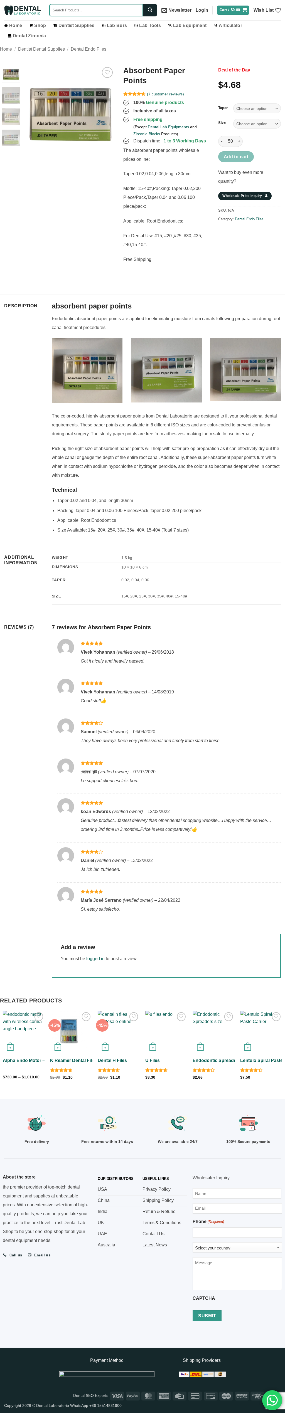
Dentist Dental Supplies (41, 49)
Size (222, 123)
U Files (152, 1060)
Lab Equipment (190, 25)
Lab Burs (117, 25)
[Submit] (150, 10)
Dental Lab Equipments (168, 127)
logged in (95, 958)
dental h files (112, 1060)
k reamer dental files (73, 1060)
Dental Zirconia (29, 35)
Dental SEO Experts (90, 1395)
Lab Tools (150, 25)
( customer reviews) (165, 94)
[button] (176, 10)
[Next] (106, 111)
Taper (223, 108)
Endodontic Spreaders (216, 1060)
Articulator (230, 25)
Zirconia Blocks (146, 134)
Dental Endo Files (88, 49)
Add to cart (236, 156)
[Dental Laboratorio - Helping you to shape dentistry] (22, 10)
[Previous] (32, 111)
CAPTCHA (204, 1298)
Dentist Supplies (76, 25)
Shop (40, 25)
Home (15, 25)
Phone (208, 1221)
